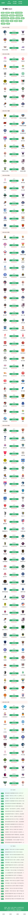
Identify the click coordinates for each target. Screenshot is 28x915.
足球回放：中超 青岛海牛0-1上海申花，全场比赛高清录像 (14, 809)
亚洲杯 (3, 23)
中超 (8, 23)
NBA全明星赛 (4, 15)
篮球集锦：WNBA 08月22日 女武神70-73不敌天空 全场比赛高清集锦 (14, 881)
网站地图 (8, 908)
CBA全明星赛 (19, 12)
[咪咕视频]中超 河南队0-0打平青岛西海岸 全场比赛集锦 (14, 899)
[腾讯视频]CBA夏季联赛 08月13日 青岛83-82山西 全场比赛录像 (14, 824)
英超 (3, 21)
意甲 (7, 21)
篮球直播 (20, 1)
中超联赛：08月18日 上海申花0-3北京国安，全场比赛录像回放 (14, 817)
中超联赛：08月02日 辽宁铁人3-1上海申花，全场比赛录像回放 (14, 796)
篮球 (10, 914)
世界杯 (12, 18)
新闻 (24, 914)
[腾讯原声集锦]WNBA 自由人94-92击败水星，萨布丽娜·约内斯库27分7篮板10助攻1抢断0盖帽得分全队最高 (14, 894)
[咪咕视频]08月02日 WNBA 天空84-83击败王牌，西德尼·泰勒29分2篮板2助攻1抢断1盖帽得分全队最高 (14, 852)
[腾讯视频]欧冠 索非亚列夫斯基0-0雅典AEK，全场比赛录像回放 (14, 842)
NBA (3, 12)
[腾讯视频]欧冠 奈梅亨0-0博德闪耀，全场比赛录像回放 (14, 835)
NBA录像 (20, 3)
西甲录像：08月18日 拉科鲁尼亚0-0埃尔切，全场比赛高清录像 (14, 827)
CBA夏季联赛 (19, 15)
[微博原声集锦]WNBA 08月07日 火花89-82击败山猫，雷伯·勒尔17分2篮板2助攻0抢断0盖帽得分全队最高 (14, 865)
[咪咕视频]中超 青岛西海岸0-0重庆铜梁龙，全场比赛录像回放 (14, 804)
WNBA (7, 12)
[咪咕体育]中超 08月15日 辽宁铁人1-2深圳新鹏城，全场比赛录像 (14, 819)
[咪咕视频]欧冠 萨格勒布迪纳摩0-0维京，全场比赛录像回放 (14, 837)
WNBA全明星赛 (5, 18)
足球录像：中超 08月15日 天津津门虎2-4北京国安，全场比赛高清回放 (14, 798)
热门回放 (13, 790)
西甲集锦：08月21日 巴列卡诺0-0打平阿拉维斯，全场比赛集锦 (14, 888)
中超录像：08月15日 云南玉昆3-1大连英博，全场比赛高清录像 (14, 832)
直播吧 (9, 907)
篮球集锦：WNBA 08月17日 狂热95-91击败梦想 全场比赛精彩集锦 (14, 850)
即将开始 (14, 32)
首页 (9, 1)
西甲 (12, 21)
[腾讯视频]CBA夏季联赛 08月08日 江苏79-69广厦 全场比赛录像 (14, 793)
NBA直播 (14, 1)
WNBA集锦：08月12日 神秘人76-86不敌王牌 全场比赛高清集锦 (14, 883)
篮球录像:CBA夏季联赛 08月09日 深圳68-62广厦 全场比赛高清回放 (14, 801)
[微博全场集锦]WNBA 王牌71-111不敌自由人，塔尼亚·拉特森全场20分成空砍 (14, 875)
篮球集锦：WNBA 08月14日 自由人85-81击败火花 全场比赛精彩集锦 (14, 868)
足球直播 (9, 3)
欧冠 (23, 18)
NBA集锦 (14, 3)
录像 (17, 914)
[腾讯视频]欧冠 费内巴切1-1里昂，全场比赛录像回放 (14, 822)
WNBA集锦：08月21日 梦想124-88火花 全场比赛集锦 (14, 862)
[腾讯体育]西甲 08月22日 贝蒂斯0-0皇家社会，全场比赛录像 (14, 806)
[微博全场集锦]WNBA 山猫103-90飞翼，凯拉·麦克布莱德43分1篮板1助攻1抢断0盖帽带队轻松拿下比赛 (14, 896)
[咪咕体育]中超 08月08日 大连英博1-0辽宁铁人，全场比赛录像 (14, 811)
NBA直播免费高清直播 (20, 907)
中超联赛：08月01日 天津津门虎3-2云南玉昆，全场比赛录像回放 (14, 830)
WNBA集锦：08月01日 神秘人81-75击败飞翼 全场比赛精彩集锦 (14, 857)
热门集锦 (13, 846)
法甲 (20, 21)
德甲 (16, 21)
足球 (3, 914)
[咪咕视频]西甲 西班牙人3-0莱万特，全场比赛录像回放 (14, 814)
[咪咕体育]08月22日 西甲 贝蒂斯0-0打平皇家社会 (14, 886)
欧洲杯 (17, 18)
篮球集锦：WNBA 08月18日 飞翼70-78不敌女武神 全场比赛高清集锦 (14, 891)
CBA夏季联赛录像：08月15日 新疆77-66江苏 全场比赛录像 (14, 840)
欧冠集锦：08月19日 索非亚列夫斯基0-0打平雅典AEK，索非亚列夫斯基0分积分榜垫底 (14, 855)
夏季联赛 (12, 15)
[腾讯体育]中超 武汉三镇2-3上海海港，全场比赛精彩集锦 (14, 860)
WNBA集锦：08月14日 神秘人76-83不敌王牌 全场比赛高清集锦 (14, 870)
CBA (12, 12)
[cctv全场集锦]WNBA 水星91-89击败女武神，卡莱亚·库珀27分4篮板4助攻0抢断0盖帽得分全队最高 (14, 873)
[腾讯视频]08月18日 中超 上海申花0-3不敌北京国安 (14, 878)
